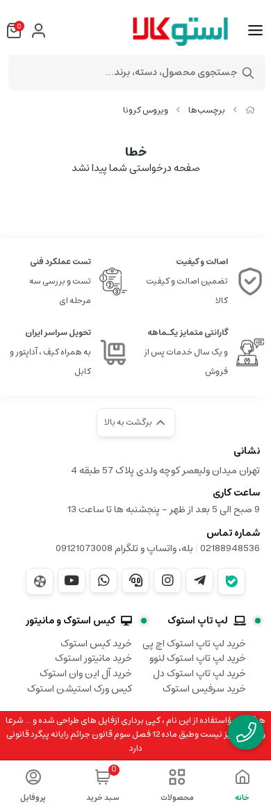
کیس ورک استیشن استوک (79, 688)
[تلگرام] (199, 580)
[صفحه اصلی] (250, 110)
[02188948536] (246, 732)
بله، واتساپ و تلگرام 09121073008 (124, 548)
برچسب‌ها (206, 110)
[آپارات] (40, 581)
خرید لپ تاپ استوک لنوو (197, 658)
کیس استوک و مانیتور (70, 621)
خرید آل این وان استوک (86, 673)
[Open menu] (255, 30)
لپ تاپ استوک (197, 621)
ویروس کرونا (145, 110)
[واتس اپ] (103, 580)
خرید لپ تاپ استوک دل (199, 673)
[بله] (231, 581)
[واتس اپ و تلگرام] (135, 580)
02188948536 (230, 548)
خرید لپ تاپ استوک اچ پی (194, 643)
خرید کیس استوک (96, 643)
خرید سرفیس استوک (204, 688)
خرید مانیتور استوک (93, 658)
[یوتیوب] (71, 580)
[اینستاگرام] (167, 580)
